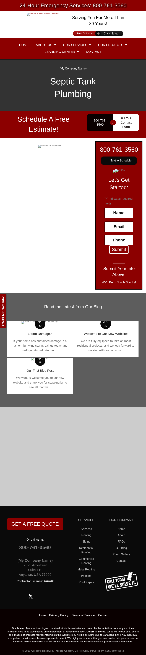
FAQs (121, 541)
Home (121, 528)
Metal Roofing (86, 569)
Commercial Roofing (86, 561)
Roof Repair (86, 582)
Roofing (86, 535)
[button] (119, 161)
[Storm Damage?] (40, 339)
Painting (86, 575)
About (121, 535)
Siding (86, 541)
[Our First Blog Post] (40, 376)
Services (86, 528)
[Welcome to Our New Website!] (106, 339)
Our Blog (121, 547)
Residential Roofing (86, 550)
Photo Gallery (121, 554)
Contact (121, 560)
